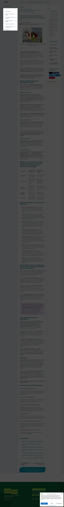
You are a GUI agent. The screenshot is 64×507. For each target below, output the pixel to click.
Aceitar (44, 503)
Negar (52, 503)
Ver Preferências (59, 503)
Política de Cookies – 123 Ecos (51, 505)
